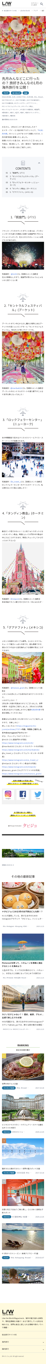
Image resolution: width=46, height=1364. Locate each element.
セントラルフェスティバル (11, 106)
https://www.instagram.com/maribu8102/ (20, 750)
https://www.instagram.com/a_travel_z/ (20, 760)
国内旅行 (6, 112)
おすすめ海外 (21, 100)
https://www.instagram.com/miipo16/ (19, 767)
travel (41, 97)
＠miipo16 (15, 599)
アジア (35, 11)
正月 (17, 112)
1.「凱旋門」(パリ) (17, 173)
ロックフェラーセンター (11, 109)
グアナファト (32, 103)
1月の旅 (30, 97)
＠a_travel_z (16, 481)
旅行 (12, 112)
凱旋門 (37, 109)
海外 (22, 112)
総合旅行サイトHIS (10, 11)
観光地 (13, 116)
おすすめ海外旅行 (33, 100)
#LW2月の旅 (35, 709)
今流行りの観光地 (27, 109)
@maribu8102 (16, 388)
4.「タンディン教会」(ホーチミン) (23, 188)
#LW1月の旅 (7, 97)
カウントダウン (20, 103)
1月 (14, 97)
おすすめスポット (9, 100)
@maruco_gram (18, 688)
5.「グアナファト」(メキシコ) (21, 192)
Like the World (25, 11)
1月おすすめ (21, 97)
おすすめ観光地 (8, 103)
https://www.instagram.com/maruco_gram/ (22, 773)
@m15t (14, 274)
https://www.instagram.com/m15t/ (17, 743)
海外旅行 (6, 116)
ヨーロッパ (16, 93)
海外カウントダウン (32, 112)
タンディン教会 (27, 106)
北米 (25, 93)
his (36, 97)
